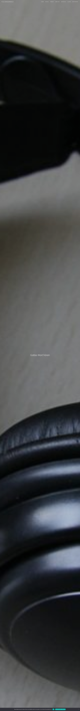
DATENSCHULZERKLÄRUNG (60, 709)
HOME (42, 1)
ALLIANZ (69, 1)
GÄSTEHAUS (63, 1)
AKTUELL (47, 1)
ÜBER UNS (57, 1)
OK (53, 709)
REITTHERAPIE (75, 1)
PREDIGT (52, 1)
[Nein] (78, 709)
